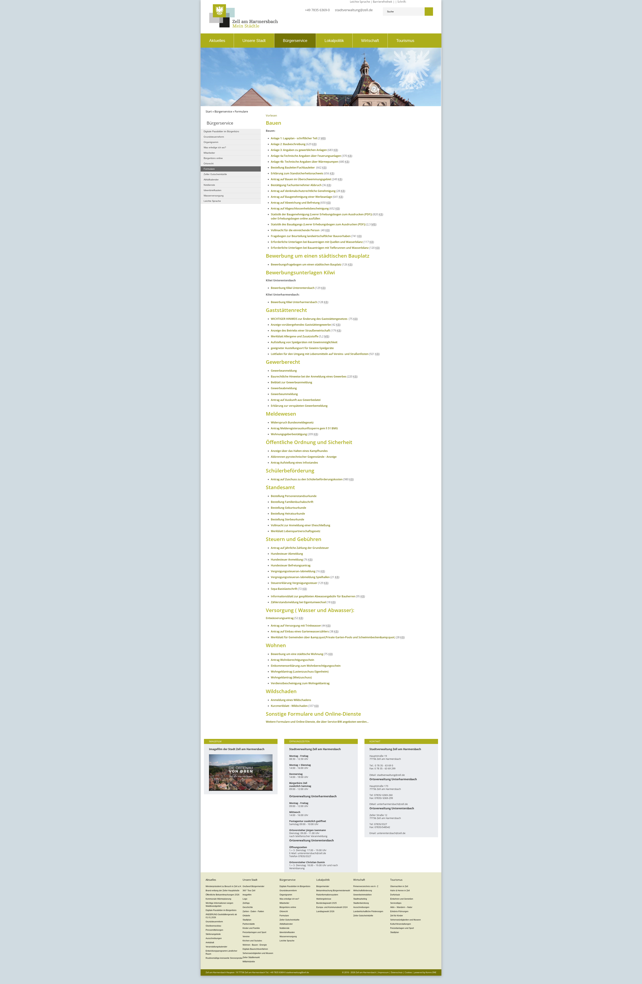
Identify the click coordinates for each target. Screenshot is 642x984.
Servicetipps (395, 903)
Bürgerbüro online (213, 158)
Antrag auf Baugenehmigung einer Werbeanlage (301, 197)
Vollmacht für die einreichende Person (295, 230)
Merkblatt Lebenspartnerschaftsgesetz (295, 531)
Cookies (408, 972)
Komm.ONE (431, 972)
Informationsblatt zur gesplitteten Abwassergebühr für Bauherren (313, 596)
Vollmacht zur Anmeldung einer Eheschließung (300, 525)
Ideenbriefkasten (212, 190)
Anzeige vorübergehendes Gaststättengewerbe (301, 324)
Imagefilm (247, 895)
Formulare (209, 169)
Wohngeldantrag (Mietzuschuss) (291, 677)
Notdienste (209, 185)
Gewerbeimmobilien (362, 895)
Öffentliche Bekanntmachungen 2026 (222, 895)
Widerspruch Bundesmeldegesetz (292, 422)
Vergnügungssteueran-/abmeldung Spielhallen (300, 577)
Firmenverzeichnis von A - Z (365, 886)
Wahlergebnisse (323, 899)
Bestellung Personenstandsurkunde (293, 496)
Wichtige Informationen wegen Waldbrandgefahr (219, 904)
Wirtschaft (370, 40)
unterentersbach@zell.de (312, 853)
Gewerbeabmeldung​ (284, 388)
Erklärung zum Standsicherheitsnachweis (297, 173)
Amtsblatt (210, 942)
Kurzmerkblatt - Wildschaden (289, 706)
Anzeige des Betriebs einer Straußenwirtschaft (300, 330)
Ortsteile (246, 915)
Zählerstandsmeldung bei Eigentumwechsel (298, 602)
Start (209, 111)
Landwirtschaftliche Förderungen (368, 911)
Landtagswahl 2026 (325, 911)
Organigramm (211, 142)
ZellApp (246, 903)
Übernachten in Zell (399, 886)
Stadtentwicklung (361, 903)
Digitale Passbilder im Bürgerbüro (221, 131)
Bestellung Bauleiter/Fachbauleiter (293, 167)
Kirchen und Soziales (252, 941)
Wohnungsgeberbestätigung (289, 434)
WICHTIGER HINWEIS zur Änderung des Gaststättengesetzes (309, 319)
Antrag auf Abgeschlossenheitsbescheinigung (300, 208)
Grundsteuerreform (214, 136)
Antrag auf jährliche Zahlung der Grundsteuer (300, 548)
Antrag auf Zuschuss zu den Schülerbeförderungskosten (307, 479)
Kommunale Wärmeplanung (218, 899)
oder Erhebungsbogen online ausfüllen (295, 218)
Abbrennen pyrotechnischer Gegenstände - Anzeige (304, 457)
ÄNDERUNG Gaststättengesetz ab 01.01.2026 (221, 916)
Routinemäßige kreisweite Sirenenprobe (224, 958)
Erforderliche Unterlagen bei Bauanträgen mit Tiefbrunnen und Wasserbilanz (320, 248)
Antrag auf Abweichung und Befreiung (295, 202)
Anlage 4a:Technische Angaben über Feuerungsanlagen (306, 156)
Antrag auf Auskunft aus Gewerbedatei (295, 400)
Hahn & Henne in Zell (400, 890)
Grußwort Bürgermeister (253, 886)
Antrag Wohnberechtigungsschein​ (292, 660)
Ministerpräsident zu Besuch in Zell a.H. (224, 886)
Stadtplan (247, 920)
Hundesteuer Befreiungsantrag (290, 565)
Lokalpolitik (334, 40)
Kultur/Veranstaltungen (400, 924)
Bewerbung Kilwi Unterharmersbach (294, 302)
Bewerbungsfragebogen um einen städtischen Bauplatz (306, 264)
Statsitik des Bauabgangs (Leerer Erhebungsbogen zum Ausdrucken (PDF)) (318, 224)
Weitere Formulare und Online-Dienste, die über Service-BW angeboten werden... (317, 722)
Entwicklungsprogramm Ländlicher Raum (221, 952)
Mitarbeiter (209, 152)
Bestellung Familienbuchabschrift (292, 502)
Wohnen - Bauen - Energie (255, 945)
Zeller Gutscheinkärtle (215, 174)
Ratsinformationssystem (327, 895)
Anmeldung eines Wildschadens (291, 700)
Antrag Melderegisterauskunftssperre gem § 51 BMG (304, 428)
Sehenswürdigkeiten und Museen (258, 953)
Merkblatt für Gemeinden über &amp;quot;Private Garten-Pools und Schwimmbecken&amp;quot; (333, 637)
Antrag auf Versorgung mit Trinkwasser (296, 625)
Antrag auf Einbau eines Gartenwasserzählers (300, 631)
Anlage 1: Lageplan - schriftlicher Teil (294, 138)
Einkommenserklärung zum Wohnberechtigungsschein (306, 666)
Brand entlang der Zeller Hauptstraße (222, 890)
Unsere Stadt (254, 40)
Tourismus (405, 40)
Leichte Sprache (212, 201)
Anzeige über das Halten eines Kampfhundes (299, 451)
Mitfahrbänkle (249, 961)
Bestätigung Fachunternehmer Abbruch (296, 185)
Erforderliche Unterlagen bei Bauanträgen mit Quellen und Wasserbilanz (317, 242)
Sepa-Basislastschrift (284, 589)
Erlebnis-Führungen (399, 911)
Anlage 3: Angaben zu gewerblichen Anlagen (299, 150)
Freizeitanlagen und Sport (254, 932)
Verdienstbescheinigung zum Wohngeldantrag (300, 683)
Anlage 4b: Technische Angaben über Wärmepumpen (304, 161)
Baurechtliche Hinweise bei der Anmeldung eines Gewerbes (308, 376)
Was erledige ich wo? (215, 147)
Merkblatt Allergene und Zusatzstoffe (294, 336)
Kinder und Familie (251, 928)
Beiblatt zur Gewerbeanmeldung (291, 382)
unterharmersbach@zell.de (392, 804)
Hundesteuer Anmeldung (287, 559)
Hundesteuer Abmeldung (287, 554)
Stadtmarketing (360, 899)
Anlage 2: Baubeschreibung (288, 144)
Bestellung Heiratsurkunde (288, 513)
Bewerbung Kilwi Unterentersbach (292, 288)
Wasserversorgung (214, 195)
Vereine (246, 936)
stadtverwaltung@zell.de (354, 10)
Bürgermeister (322, 886)
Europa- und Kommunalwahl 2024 (332, 907)
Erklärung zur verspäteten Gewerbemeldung (299, 406)
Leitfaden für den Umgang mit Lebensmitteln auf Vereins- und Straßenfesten (319, 354)
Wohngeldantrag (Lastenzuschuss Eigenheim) (300, 671)
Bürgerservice (295, 40)
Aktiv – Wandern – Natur (401, 907)
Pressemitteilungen (214, 930)
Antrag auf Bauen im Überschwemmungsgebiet (301, 179)
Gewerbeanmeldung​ (284, 370)
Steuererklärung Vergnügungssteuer (294, 583)
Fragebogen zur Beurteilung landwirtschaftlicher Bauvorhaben (311, 236)
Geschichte (248, 907)
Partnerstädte (249, 924)
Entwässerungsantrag (280, 618)
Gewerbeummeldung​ (284, 394)
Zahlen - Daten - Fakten (253, 911)
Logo (245, 899)
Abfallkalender (211, 179)
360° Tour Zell (249, 890)
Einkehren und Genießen (401, 899)
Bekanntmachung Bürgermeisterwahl (333, 890)
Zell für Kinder (396, 915)
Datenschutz (397, 972)
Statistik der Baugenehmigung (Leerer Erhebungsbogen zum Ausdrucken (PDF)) (321, 214)
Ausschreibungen (214, 938)
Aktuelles (217, 40)
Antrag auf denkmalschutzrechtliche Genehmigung (303, 191)
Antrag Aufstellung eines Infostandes (294, 462)
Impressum (383, 972)
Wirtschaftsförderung (362, 890)
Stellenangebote (213, 934)
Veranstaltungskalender (216, 947)
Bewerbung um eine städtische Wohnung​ (297, 654)
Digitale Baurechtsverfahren (255, 949)
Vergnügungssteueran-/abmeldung (293, 571)
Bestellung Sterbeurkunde (287, 519)
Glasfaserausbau (213, 926)
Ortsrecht (208, 163)
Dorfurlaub (395, 895)
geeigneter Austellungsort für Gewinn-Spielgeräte (302, 348)
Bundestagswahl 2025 (326, 903)
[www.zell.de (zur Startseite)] (243, 26)
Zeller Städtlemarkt (251, 957)
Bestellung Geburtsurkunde (288, 508)
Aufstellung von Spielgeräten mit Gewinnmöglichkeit (304, 342)
